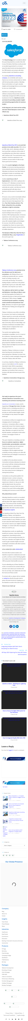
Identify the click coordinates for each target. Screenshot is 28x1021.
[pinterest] (19, 1019)
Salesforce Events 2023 (14, 634)
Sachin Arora (14, 595)
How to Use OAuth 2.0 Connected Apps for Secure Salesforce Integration (16, 805)
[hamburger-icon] (24, 3)
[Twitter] (14, 626)
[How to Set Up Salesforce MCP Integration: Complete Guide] (5, 831)
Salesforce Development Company (17, 618)
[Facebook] (10, 626)
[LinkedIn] (12, 1019)
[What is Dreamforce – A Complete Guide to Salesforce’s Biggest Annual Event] (5, 798)
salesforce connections (20, 632)
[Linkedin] (17, 626)
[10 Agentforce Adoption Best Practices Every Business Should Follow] (5, 821)
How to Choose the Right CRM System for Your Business (14, 711)
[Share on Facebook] (1, 505)
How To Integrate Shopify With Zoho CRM (14, 738)
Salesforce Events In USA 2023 (14, 635)
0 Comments (19, 29)
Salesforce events (5, 634)
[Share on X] (1, 508)
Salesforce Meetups (10, 637)
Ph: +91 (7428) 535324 (14, 890)
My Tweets (5, 786)
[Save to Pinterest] (1, 512)
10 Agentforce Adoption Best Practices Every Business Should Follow (16, 820)
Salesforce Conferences (9, 632)
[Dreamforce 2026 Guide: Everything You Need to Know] (5, 813)
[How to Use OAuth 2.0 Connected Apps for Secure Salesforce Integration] (5, 806)
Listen (5, 35)
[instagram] (22, 1019)
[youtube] (16, 1019)
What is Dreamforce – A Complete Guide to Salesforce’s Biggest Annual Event (17, 797)
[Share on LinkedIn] (1, 515)
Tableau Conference (8, 638)
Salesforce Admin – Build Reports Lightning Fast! (14, 684)
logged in (11, 750)
